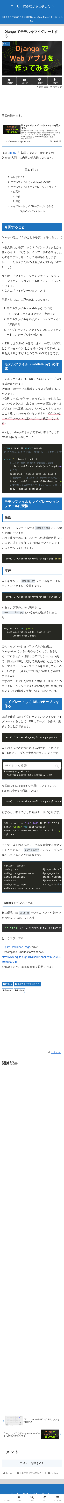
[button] (57, 766)
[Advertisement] (32, 99)
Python (8, 984)
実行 (18, 201)
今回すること (18, 177)
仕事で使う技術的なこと (28, 984)
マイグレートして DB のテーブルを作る (32, 206)
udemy (12, 152)
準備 (18, 196)
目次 (27, 169)
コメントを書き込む (32, 1463)
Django (8, 990)
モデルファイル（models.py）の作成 (31, 182)
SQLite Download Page (16, 947)
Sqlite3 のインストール (32, 211)
